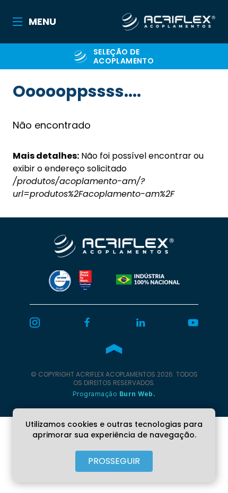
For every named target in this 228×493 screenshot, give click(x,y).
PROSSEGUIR (114, 461)
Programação (114, 394)
